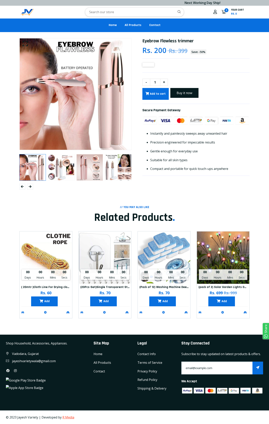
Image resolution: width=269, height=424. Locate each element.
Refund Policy (147, 380)
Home (113, 25)
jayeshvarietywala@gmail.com (34, 361)
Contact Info (146, 354)
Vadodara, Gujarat (25, 354)
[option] (75, 94)
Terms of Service (149, 362)
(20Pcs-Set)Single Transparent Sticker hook (111, 287)
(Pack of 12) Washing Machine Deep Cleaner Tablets (175, 287)
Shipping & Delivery (151, 388)
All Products (133, 25)
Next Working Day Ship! (190, 3)
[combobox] (134, 12)
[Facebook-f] (8, 370)
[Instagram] (15, 370)
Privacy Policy (147, 371)
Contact (154, 25)
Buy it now (184, 93)
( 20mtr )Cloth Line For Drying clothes (47, 287)
